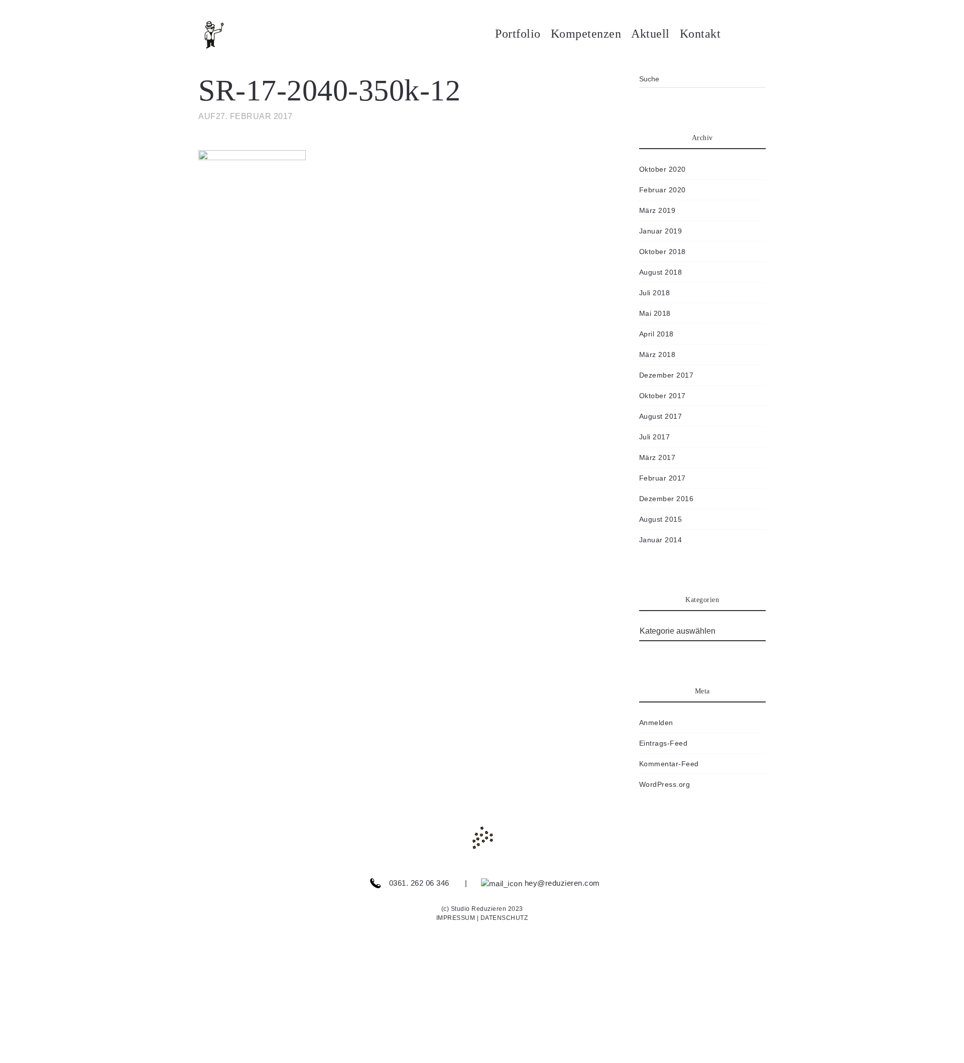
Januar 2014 (660, 540)
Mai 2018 (655, 313)
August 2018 (660, 272)
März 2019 (657, 210)
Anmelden (656, 723)
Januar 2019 (660, 231)
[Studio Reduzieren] (228, 35)
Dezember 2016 (666, 499)
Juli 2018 (654, 293)
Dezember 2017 (666, 375)
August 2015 (660, 519)
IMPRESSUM (455, 917)
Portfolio (518, 33)
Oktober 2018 (662, 252)
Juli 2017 (654, 437)
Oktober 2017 (662, 396)
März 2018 (657, 354)
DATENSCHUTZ (504, 917)
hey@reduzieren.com (561, 883)
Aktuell (650, 33)
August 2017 (660, 416)
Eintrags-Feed (663, 743)
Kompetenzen (586, 33)
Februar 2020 (662, 190)
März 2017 (657, 457)
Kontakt (700, 33)
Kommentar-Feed (669, 764)
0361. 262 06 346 (418, 883)
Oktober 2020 (662, 169)
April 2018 (656, 334)
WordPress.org (664, 784)
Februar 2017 (662, 478)
